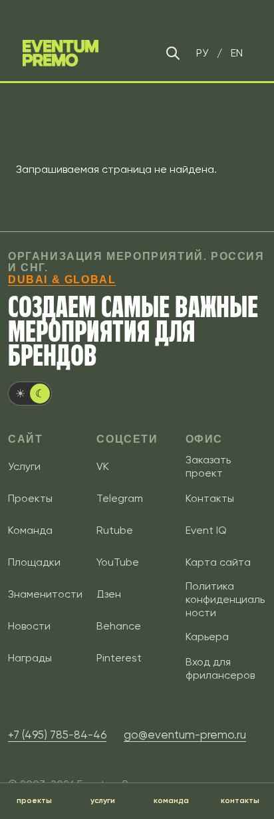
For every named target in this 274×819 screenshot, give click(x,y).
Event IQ (206, 530)
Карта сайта (218, 562)
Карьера (207, 636)
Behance (118, 626)
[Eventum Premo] (60, 53)
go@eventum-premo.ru (185, 734)
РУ (202, 53)
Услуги (24, 466)
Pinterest (119, 657)
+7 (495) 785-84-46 (57, 734)
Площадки (34, 562)
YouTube (117, 562)
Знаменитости (45, 594)
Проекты (30, 498)
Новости (29, 626)
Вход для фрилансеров (220, 668)
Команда (30, 530)
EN (237, 53)
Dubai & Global (62, 279)
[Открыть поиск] (173, 53)
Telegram (119, 498)
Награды (30, 657)
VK (102, 466)
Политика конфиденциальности (225, 599)
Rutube (114, 530)
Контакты (210, 498)
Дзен (108, 594)
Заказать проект (208, 466)
